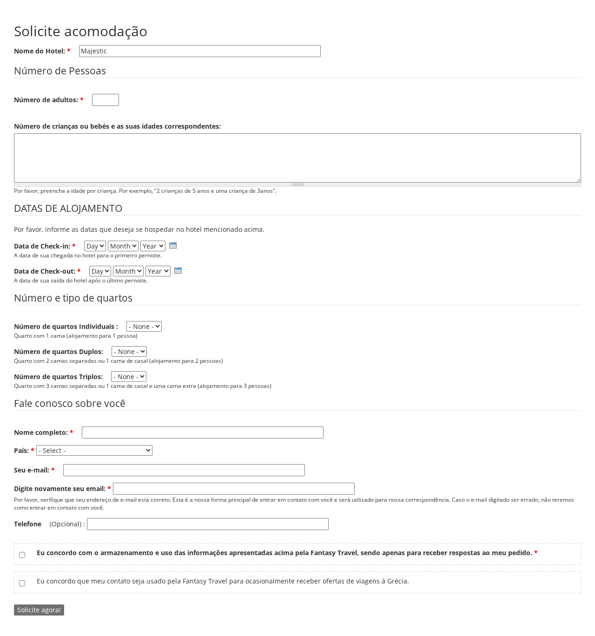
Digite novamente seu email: (62, 488)
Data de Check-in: (45, 246)
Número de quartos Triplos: (59, 376)
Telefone (28, 523)
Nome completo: (43, 432)
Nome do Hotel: (42, 50)
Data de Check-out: (47, 271)
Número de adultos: (49, 99)
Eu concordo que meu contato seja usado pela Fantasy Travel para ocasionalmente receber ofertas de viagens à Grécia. (223, 581)
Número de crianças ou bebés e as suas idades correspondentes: (117, 126)
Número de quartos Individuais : (67, 326)
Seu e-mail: (34, 470)
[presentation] (172, 245)
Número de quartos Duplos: (59, 351)
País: (24, 450)
